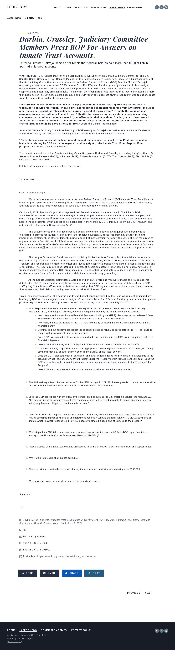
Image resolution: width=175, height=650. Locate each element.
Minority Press (33, 18)
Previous (133, 593)
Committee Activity (76, 8)
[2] (20, 530)
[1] (20, 520)
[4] (20, 543)
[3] (20, 536)
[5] (20, 549)
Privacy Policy (81, 630)
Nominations (98, 8)
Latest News (117, 8)
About (58, 8)
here (64, 166)
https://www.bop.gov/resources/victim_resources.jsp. (67, 556)
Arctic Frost (135, 8)
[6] (20, 556)
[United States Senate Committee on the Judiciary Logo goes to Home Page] (18, 7)
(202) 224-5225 (14, 641)
